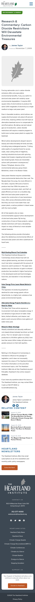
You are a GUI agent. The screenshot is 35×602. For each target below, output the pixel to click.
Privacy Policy (17, 599)
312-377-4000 (17, 512)
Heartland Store (17, 536)
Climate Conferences (17, 548)
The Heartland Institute (10, 4)
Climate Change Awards (17, 540)
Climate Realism (17, 555)
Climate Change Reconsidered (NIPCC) (17, 544)
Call (13, 405)
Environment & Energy (12, 12)
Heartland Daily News (17, 532)
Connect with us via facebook (11, 520)
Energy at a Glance (17, 559)
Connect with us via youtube (20, 520)
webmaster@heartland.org (17, 514)
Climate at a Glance (17, 551)
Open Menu (31, 4)
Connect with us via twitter (15, 520)
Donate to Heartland (17, 585)
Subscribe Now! (9, 467)
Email (17, 405)
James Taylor (17, 45)
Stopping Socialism (17, 563)
